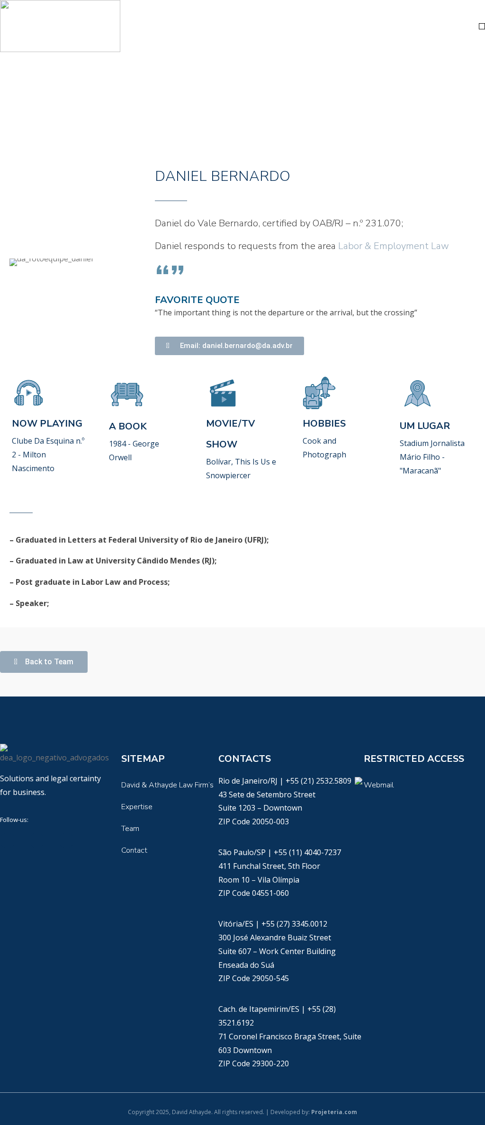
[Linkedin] (7, 840)
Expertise (137, 807)
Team (130, 828)
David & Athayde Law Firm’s (167, 785)
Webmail (379, 785)
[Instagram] (95, 840)
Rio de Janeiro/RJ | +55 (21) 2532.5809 (285, 781)
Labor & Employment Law (393, 246)
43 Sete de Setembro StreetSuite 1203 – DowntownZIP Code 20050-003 (266, 808)
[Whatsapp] (358, 781)
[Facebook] (37, 840)
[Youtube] (66, 840)
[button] (482, 26)
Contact (134, 850)
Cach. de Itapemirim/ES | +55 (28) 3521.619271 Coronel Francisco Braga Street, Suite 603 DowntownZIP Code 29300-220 (289, 1036)
